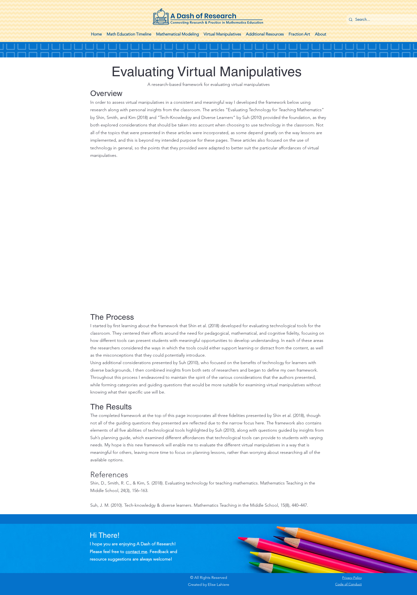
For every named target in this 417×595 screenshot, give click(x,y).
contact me (136, 551)
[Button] (208, 17)
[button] (177, 34)
